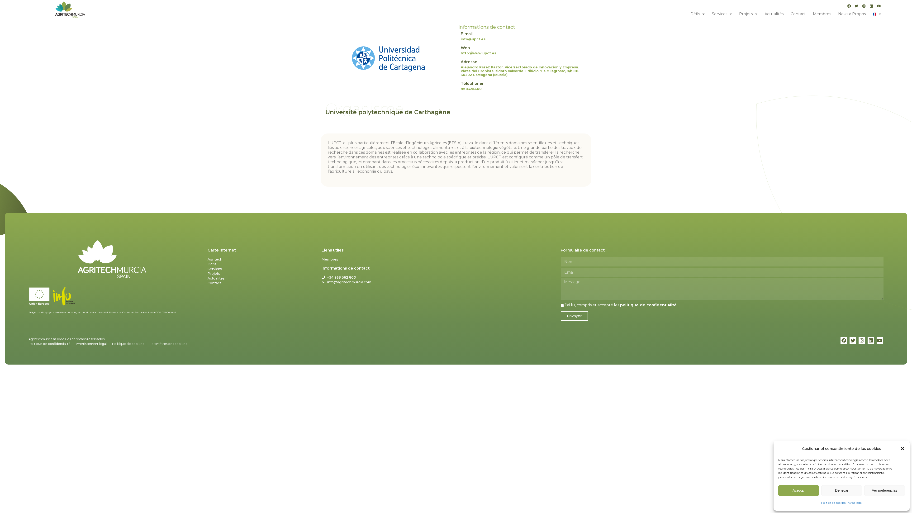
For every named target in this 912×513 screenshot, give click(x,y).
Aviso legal (855, 502)
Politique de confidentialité (49, 344)
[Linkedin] (871, 6)
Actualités (774, 14)
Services (719, 14)
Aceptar (799, 490)
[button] (902, 448)
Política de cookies (833, 502)
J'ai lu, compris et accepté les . (621, 305)
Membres (822, 14)
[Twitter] (856, 6)
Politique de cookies (128, 344)
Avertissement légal (91, 344)
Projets (746, 14)
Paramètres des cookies (168, 344)
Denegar (841, 490)
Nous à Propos (852, 14)
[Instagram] (863, 6)
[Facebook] (849, 6)
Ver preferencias (884, 490)
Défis (695, 14)
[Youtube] (878, 6)
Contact (798, 14)
